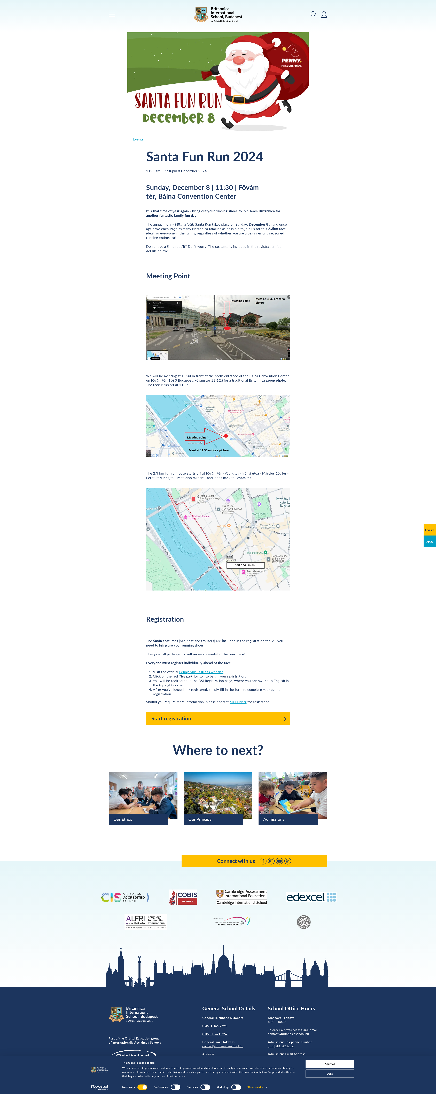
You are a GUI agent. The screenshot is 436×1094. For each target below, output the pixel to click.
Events (138, 139)
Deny (330, 1073)
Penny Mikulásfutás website (201, 672)
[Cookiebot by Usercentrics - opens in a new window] (100, 1087)
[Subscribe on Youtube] (279, 861)
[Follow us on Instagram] (271, 861)
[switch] (175, 1087)
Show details (255, 1087)
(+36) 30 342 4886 (281, 1046)
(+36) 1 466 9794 (214, 1026)
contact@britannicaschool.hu (222, 1046)
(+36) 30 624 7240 (215, 1034)
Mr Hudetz (238, 702)
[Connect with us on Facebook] (263, 861)
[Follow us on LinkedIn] (287, 861)
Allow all (330, 1063)
